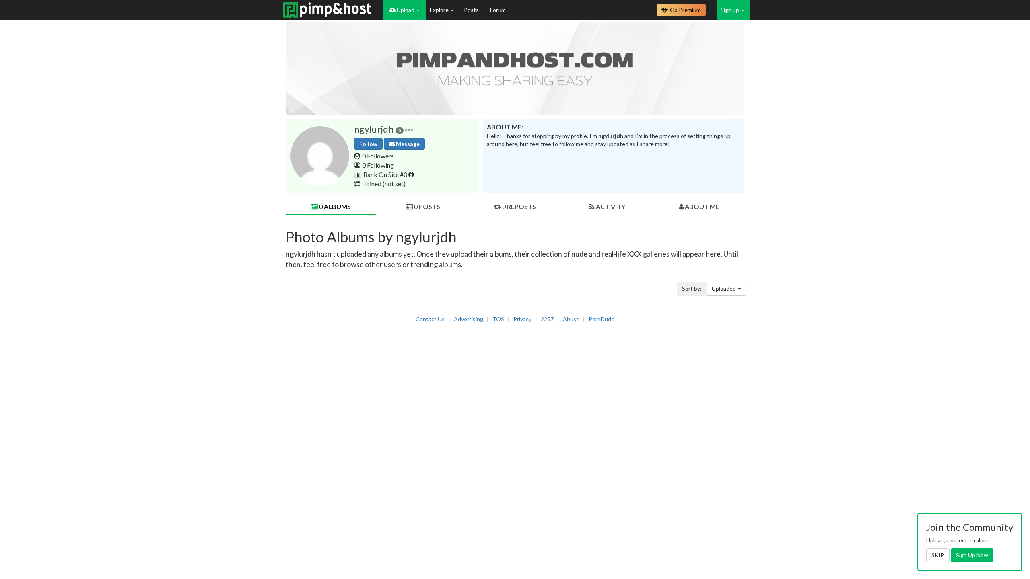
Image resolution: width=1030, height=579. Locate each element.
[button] (409, 129)
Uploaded (724, 288)
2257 (547, 319)
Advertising (468, 319)
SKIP (937, 555)
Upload (406, 9)
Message (407, 143)
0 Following (378, 165)
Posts (472, 9)
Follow (368, 143)
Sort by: (692, 288)
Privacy (522, 319)
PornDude (601, 319)
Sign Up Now (972, 555)
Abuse (571, 319)
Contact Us (430, 319)
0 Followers (378, 156)
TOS (498, 319)
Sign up (730, 9)
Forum (498, 9)
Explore (440, 9)
